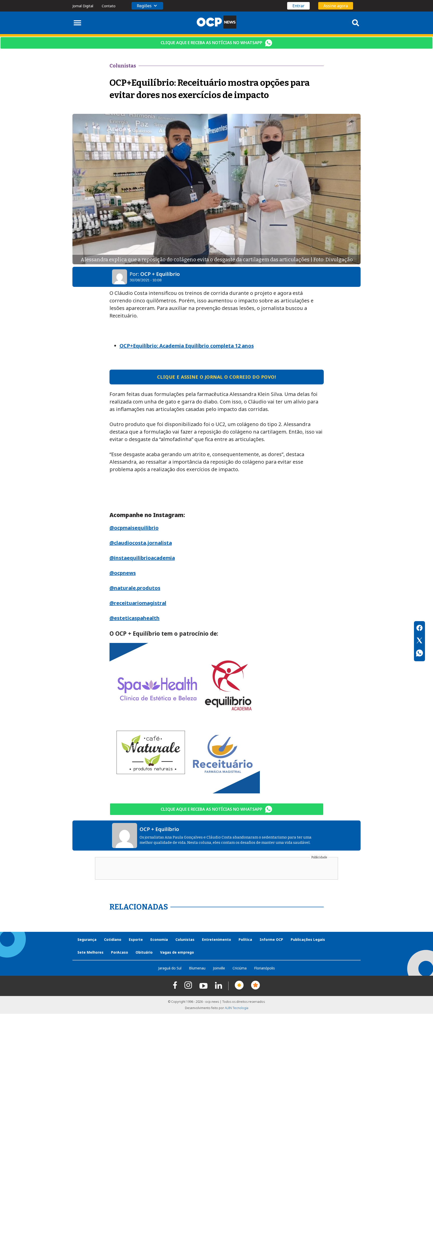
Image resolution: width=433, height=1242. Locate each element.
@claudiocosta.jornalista (141, 542)
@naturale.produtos (135, 588)
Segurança (86, 939)
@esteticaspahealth (135, 618)
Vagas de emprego (177, 952)
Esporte (136, 939)
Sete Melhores (90, 952)
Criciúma (240, 968)
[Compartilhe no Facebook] (419, 628)
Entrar (298, 6)
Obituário (144, 952)
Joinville (219, 968)
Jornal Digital (82, 6)
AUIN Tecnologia (236, 1008)
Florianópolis (264, 968)
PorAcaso (119, 952)
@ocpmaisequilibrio (134, 527)
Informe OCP (271, 939)
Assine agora (335, 6)
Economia (159, 939)
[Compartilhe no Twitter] (419, 641)
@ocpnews (123, 572)
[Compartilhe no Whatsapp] (419, 653)
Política (245, 939)
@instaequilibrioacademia (142, 557)
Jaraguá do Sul (169, 968)
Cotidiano (112, 939)
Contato (109, 6)
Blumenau (197, 968)
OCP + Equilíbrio (160, 274)
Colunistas (184, 939)
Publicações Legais (308, 939)
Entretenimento (216, 939)
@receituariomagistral (138, 603)
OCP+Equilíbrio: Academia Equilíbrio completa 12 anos (187, 345)
